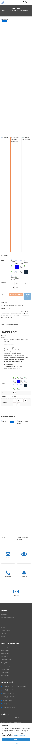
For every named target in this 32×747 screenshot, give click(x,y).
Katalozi (16, 595)
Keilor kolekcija (5, 669)
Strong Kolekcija (5, 663)
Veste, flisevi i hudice (12, 13)
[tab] (3, 325)
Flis (10, 305)
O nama (24, 558)
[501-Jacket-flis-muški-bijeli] (26, 194)
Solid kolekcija (5, 672)
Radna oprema (14, 10)
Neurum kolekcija (5, 666)
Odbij (16, 743)
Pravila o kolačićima (19, 735)
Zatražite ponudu (27, 296)
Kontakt (3, 636)
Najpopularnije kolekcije (7, 617)
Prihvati (16, 739)
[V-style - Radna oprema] (2, 2)
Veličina (3, 282)
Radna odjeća (24, 10)
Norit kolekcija (5, 675)
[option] (16, 35)
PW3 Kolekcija (4, 656)
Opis (2, 324)
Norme (3, 621)
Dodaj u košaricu (17, 294)
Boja (2, 260)
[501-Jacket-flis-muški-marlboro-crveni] (6, 194)
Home (3, 10)
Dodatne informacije (12, 324)
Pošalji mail (8, 558)
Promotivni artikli (5, 630)
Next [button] (30, 76)
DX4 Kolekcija (4, 647)
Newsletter (24, 576)
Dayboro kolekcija (6, 659)
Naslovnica (4, 614)
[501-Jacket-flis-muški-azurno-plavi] (16, 194)
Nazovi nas (8, 576)
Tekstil (3, 627)
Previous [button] (1, 76)
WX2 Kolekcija (5, 650)
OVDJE (20, 361)
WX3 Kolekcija (5, 653)
